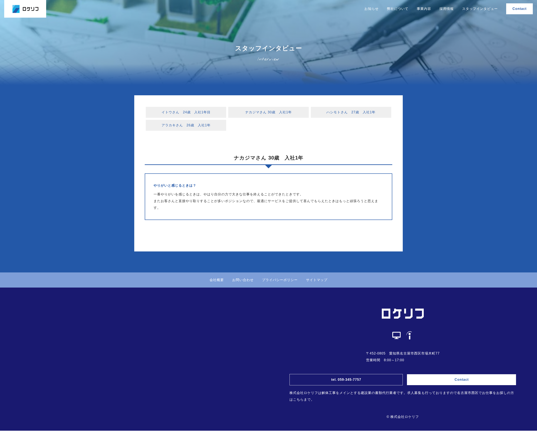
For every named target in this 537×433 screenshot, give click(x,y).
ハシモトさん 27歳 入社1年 (350, 112)
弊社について (397, 8)
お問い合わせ (243, 280)
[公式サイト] (396, 335)
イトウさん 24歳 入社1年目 (186, 112)
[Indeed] (409, 335)
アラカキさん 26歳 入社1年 (186, 125)
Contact (519, 8)
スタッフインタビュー (480, 8)
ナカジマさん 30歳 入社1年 (268, 112)
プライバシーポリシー (280, 280)
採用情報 (446, 8)
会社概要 (217, 280)
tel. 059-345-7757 (346, 379)
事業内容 (424, 8)
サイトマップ (316, 280)
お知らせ (371, 8)
